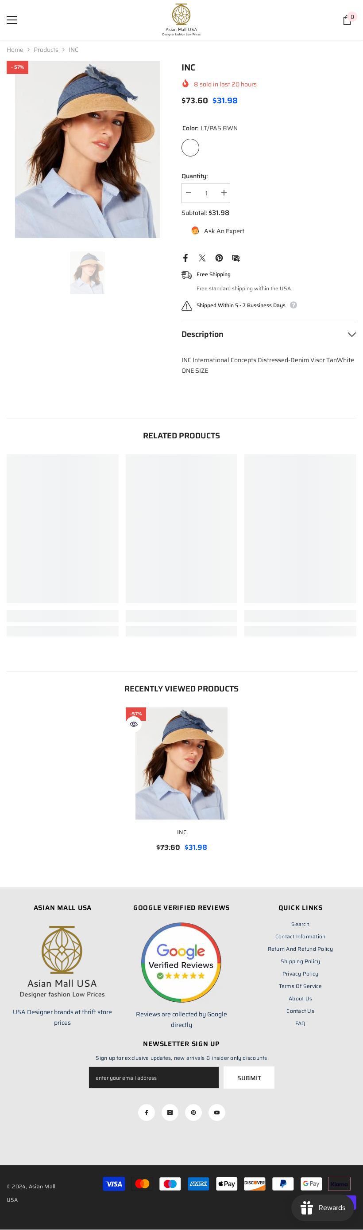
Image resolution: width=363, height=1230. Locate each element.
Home (15, 50)
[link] (63, 616)
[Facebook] (185, 257)
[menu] (12, 20)
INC (181, 832)
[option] (87, 149)
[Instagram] (170, 1112)
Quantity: (195, 176)
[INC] (182, 763)
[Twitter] (202, 257)
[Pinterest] (219, 257)
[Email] (236, 257)
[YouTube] (217, 1112)
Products (46, 50)
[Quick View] (134, 724)
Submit (249, 1078)
